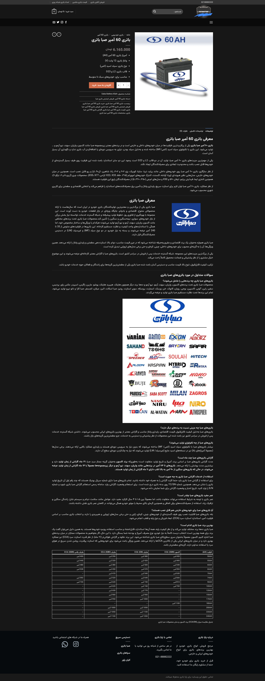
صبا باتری (125, 646)
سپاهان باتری (123, 653)
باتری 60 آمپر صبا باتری (114, 103)
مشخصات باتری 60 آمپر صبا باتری (112, 113)
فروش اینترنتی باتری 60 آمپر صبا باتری (115, 106)
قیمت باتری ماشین (79, 2)
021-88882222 (163, 657)
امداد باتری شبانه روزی (60, 2)
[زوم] (209, 107)
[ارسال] (154, 11)
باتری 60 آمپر (102, 35)
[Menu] (211, 22)
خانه (128, 35)
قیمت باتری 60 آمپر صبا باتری (114, 109)
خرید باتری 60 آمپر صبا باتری (94, 103)
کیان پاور (126, 660)
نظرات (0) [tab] (183, 131)
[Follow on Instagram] (62, 22)
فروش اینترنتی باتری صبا (105, 98)
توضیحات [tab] (209, 131)
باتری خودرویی (117, 35)
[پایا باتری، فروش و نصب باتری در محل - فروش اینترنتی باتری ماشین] (200, 12)
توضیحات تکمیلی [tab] (196, 131)
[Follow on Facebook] (66, 22)
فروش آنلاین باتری (97, 2)
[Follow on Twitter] (58, 22)
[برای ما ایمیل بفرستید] (54, 22)
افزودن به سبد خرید (101, 85)
